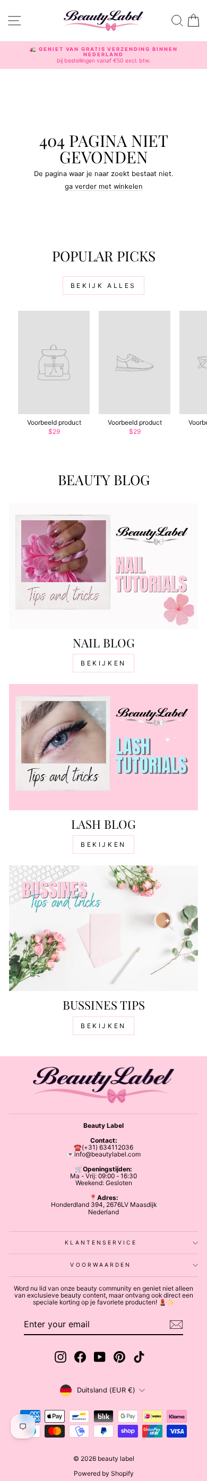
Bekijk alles (103, 286)
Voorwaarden (100, 1264)
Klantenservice (100, 1242)
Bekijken (103, 663)
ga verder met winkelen (104, 186)
